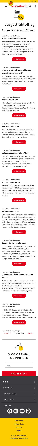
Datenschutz (19, 424)
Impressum (19, 421)
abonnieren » (19, 373)
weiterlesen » (19, 59)
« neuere (7, 333)
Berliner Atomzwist (10, 100)
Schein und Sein (8, 307)
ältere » (30, 333)
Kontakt (19, 427)
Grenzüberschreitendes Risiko (14, 38)
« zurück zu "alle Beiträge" (11, 331)
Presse (19, 431)
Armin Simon (15, 36)
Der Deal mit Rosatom (11, 182)
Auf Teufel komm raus (10, 211)
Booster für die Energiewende (14, 243)
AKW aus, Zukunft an (10, 126)
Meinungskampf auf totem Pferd (15, 153)
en (35, 1)
